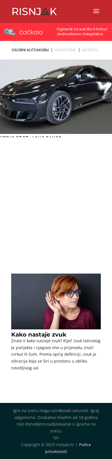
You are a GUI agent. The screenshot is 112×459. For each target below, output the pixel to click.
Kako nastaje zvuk (38, 334)
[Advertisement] (56, 198)
